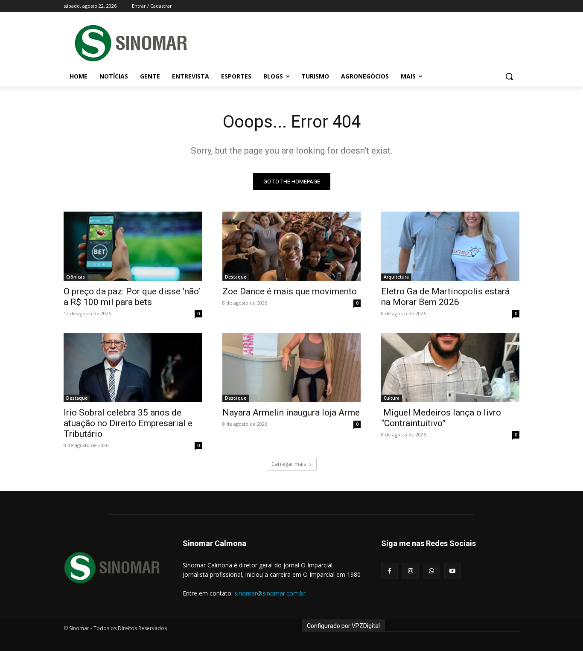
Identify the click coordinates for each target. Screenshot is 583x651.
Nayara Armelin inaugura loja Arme (291, 412)
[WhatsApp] (431, 571)
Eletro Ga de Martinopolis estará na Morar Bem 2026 (445, 296)
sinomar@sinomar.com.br (270, 593)
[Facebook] (389, 571)
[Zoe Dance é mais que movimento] (291, 246)
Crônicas (75, 277)
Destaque (235, 277)
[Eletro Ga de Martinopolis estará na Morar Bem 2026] (450, 246)
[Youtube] (452, 571)
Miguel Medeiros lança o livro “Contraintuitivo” (441, 417)
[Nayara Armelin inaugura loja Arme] (291, 367)
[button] (509, 76)
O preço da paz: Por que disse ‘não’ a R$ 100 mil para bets (132, 296)
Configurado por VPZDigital (343, 625)
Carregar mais (288, 464)
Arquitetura (396, 277)
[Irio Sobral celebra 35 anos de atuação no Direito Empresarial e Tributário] (133, 367)
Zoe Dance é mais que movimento (289, 291)
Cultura (391, 398)
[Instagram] (410, 571)
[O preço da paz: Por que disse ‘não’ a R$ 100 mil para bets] (133, 246)
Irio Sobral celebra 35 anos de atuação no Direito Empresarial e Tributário (128, 423)
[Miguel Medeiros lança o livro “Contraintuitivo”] (450, 367)
